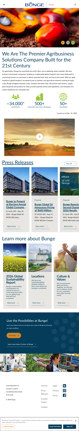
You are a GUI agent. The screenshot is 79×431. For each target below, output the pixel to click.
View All (69, 164)
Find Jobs (12, 335)
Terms (55, 396)
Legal (55, 386)
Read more (11, 303)
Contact (44, 407)
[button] (39, 137)
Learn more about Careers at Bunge (20, 344)
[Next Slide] (68, 42)
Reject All (69, 426)
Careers (44, 386)
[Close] (75, 420)
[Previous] (63, 42)
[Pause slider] (73, 42)
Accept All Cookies (55, 426)
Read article (11, 226)
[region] (39, 424)
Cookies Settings (8, 426)
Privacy (56, 391)
